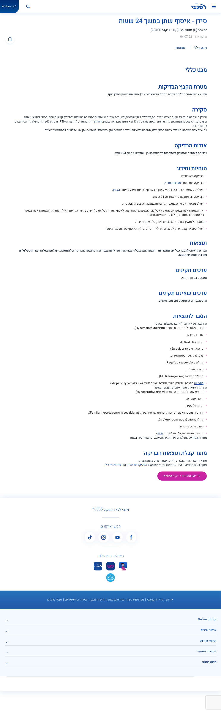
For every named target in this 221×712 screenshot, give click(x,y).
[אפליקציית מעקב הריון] (123, 566)
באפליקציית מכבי (138, 465)
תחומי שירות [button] (208, 641)
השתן (116, 190)
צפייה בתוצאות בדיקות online (182, 476)
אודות (169, 599)
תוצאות (181, 48)
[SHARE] (10, 39)
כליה (195, 437)
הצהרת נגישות (116, 599)
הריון (160, 433)
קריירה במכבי (155, 599)
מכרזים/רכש (136, 599)
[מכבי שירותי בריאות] (198, 6)
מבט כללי (200, 48)
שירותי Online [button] (207, 619)
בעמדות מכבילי (113, 465)
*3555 (97, 509)
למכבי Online (9, 6)
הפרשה (198, 383)
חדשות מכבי (97, 599)
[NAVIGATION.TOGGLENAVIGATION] (216, 6)
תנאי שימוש (54, 599)
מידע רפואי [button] (209, 662)
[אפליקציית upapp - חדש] (110, 566)
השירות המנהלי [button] (206, 651)
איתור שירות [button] (208, 630)
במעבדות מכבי (174, 183)
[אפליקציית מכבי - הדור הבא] (98, 566)
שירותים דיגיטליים (76, 599)
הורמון (97, 121)
